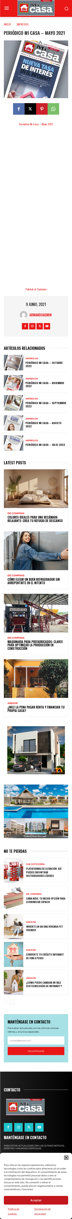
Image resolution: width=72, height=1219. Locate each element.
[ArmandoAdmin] (24, 315)
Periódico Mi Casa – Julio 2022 (45, 445)
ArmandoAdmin (40, 314)
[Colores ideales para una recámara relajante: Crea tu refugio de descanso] (36, 488)
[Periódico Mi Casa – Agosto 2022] (13, 423)
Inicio (7, 24)
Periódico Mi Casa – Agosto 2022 (43, 424)
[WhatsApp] (53, 109)
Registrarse (36, 1051)
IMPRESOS (23, 24)
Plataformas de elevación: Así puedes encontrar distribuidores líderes (43, 871)
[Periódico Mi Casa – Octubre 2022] (13, 362)
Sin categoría (35, 864)
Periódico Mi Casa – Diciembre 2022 (45, 384)
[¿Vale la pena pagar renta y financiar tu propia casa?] (36, 678)
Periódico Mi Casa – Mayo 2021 (36, 124)
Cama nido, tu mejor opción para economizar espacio (45, 900)
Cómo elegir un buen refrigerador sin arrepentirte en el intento (33, 581)
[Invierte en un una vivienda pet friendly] (13, 926)
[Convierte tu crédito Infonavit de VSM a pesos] (13, 954)
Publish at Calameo (36, 289)
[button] (66, 1158)
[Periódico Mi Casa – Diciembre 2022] (13, 382)
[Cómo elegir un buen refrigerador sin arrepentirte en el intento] (36, 550)
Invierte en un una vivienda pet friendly (44, 928)
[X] (30, 109)
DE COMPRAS (15, 513)
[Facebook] (19, 109)
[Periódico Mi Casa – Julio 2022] (13, 443)
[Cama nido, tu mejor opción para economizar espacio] (13, 898)
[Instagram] (32, 326)
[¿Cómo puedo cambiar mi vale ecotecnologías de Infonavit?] (13, 982)
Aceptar (36, 1200)
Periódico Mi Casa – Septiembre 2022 (46, 404)
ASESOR (12, 703)
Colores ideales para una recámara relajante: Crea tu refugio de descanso (35, 519)
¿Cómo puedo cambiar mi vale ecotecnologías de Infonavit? (44, 984)
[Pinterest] (42, 109)
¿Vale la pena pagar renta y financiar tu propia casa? (36, 709)
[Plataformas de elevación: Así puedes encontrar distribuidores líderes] (13, 870)
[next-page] (12, 1002)
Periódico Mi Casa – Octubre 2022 (44, 364)
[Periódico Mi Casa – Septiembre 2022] (13, 402)
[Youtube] (47, 326)
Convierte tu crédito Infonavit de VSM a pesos (45, 956)
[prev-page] (6, 1002)
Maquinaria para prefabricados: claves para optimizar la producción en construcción (35, 645)
